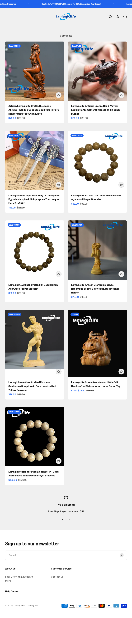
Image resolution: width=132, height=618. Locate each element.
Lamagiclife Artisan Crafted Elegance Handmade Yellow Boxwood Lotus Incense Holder (95, 288)
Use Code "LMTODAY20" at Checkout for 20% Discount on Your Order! (64, 4)
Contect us (57, 576)
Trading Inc (32, 605)
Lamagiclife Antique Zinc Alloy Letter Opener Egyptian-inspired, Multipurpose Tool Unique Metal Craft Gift (34, 199)
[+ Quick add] (58, 95)
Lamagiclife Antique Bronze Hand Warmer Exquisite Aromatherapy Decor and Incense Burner (96, 109)
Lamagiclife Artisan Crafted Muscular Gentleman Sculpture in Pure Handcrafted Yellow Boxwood (32, 386)
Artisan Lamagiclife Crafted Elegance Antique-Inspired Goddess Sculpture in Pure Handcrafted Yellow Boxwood (33, 109)
